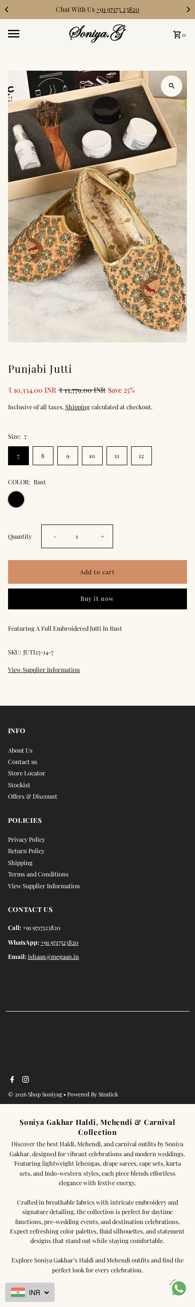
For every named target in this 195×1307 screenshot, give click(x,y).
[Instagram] (24, 1079)
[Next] (188, 9)
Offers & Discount (32, 796)
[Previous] (7, 9)
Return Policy (26, 851)
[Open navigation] (35, 34)
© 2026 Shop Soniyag (35, 1094)
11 (117, 455)
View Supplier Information (44, 670)
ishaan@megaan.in (53, 956)
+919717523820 (60, 942)
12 (141, 455)
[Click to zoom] (171, 86)
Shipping (77, 407)
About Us (20, 750)
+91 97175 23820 (117, 9)
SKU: (14, 652)
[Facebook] (11, 1079)
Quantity (20, 536)
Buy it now (97, 598)
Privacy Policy (26, 839)
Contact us (22, 761)
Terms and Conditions (38, 874)
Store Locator (26, 773)
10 (92, 455)
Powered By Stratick (92, 1094)
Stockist (19, 785)
